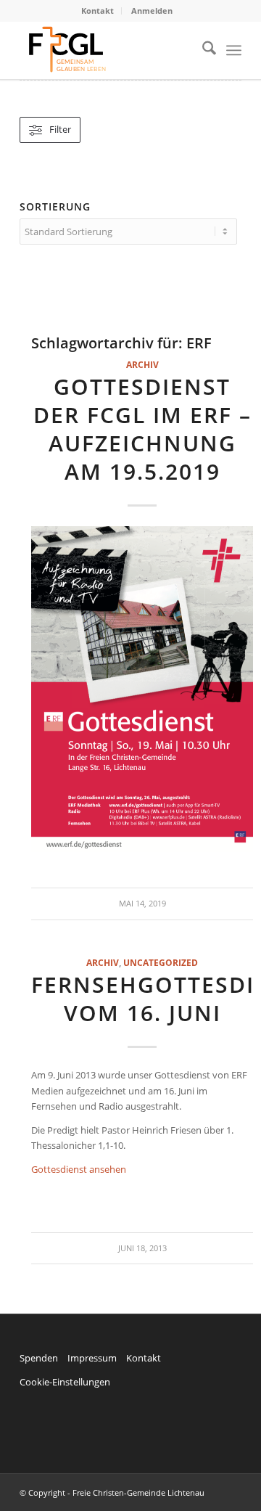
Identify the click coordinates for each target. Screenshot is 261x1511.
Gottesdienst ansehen (78, 1169)
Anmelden (152, 10)
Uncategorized (160, 962)
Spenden (39, 1357)
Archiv (142, 364)
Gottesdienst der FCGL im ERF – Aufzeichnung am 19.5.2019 (142, 429)
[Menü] (233, 50)
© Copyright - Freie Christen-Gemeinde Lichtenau (112, 1492)
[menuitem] (98, 11)
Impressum (92, 1357)
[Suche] (202, 50)
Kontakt (97, 10)
